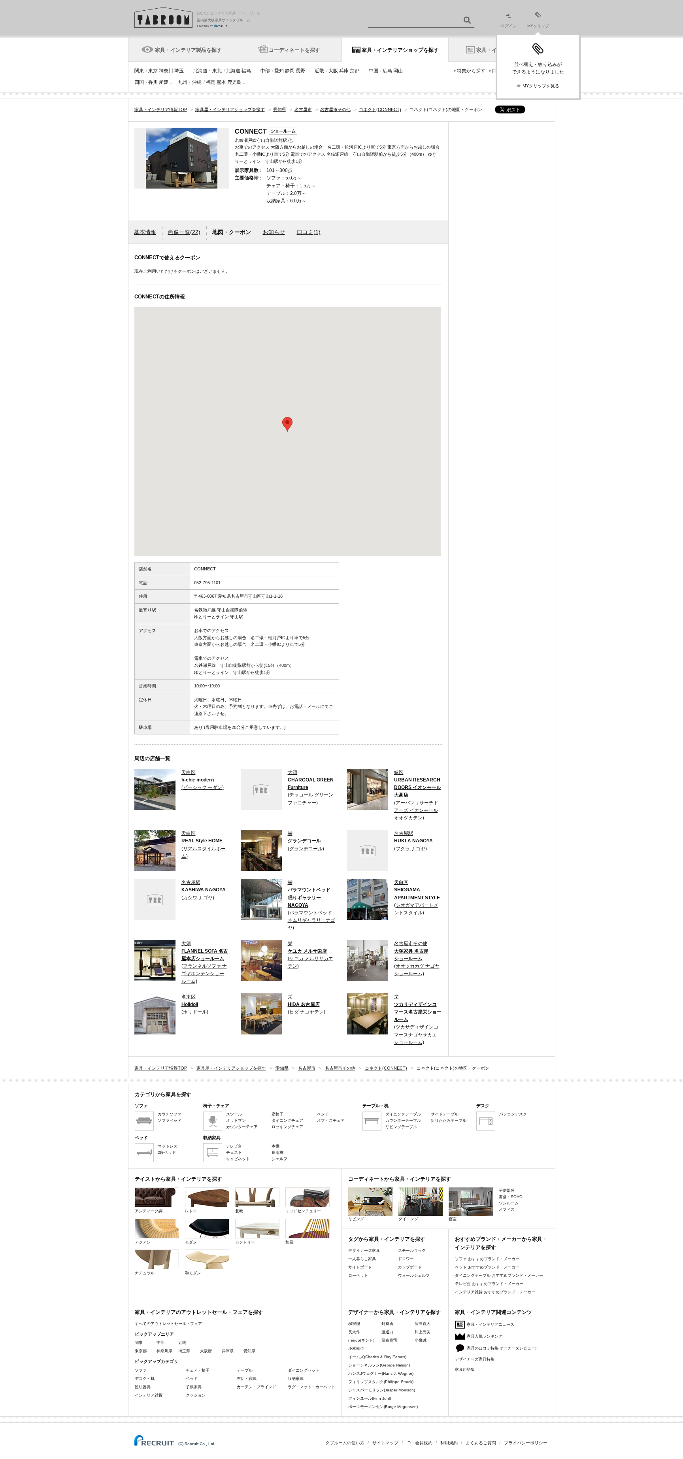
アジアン (143, 1242)
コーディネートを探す (294, 50)
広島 (387, 71)
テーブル (245, 1370)
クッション (196, 1395)
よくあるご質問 (481, 1442)
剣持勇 (387, 1323)
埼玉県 (184, 1351)
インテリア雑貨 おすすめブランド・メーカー (495, 1292)
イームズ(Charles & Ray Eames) (377, 1357)
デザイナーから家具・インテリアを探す (394, 1312)
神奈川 (166, 71)
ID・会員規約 (419, 1442)
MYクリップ (538, 26)
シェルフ (279, 1159)
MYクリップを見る (541, 85)
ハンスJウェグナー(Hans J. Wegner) (380, 1373)
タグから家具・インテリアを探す (386, 1239)
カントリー (245, 1242)
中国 (373, 71)
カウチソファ (169, 1114)
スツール (234, 1114)
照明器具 (143, 1387)
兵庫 (344, 71)
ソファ (141, 1370)
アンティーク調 (148, 1211)
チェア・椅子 (197, 1370)
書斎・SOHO (511, 1197)
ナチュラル (145, 1273)
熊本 (221, 82)
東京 (153, 71)
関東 (139, 71)
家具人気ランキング (484, 1336)
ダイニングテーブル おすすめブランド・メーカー (499, 1275)
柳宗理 (354, 1323)
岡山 (398, 71)
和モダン (193, 1273)
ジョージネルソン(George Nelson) (379, 1365)
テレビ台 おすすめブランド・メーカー (489, 1284)
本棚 (275, 1146)
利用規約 (449, 1442)
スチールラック (412, 1250)
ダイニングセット (303, 1370)
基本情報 (145, 232)
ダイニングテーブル (403, 1114)
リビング (356, 1219)
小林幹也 (356, 1348)
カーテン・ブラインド (256, 1387)
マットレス (167, 1146)
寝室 (453, 1219)
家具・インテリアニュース (490, 1324)
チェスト (234, 1152)
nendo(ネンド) (361, 1340)
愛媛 (163, 82)
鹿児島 (234, 82)
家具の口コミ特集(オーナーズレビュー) (501, 1348)
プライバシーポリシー (525, 1442)
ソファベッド (169, 1120)
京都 (354, 71)
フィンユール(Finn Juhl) (369, 1398)
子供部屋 (507, 1190)
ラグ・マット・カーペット (311, 1387)
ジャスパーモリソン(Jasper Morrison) (381, 1390)
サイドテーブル (444, 1114)
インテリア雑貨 (148, 1395)
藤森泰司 (389, 1340)
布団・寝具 (247, 1378)
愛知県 (249, 1351)
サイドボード (360, 1267)
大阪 (333, 71)
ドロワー (406, 1259)
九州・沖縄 (190, 82)
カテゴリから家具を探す (163, 1094)
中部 (265, 71)
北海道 (233, 71)
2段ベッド (167, 1152)
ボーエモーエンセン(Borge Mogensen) (383, 1406)
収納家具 (296, 1378)
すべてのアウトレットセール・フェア (168, 1323)
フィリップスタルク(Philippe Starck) (380, 1382)
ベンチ (323, 1114)
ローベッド (358, 1275)
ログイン (509, 26)
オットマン (236, 1120)
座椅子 (277, 1114)
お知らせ (274, 232)
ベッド (192, 1378)
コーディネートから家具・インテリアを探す (399, 1179)
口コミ (309, 232)
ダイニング (408, 1219)
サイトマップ (385, 1442)
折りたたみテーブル (448, 1120)
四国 (139, 82)
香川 (153, 82)
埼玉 (179, 71)
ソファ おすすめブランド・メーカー (487, 1259)
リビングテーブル (401, 1127)
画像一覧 (184, 232)
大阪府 (206, 1351)
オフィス (507, 1209)
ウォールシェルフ (414, 1275)
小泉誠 (420, 1340)
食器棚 (277, 1152)
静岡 (289, 71)
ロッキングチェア (287, 1127)
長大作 (354, 1332)
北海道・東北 (207, 71)
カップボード (410, 1267)
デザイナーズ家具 (364, 1250)
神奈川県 (164, 1351)
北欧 (239, 1211)
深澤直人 (422, 1323)
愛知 (279, 71)
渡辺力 (387, 1332)
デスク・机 (145, 1378)
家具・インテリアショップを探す (400, 50)
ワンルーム (509, 1203)
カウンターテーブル (403, 1120)
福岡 (210, 82)
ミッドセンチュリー (303, 1211)
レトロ (191, 1211)
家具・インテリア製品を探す (188, 50)
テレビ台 (234, 1146)
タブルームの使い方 (344, 1442)
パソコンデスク (513, 1114)
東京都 (141, 1351)
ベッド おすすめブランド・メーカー (487, 1267)
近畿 (319, 71)
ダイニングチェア (287, 1120)
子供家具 (194, 1387)
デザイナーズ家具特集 (474, 1359)
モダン (191, 1242)
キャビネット (238, 1159)
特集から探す (471, 71)
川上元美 (422, 1332)
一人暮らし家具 (362, 1259)
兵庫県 (228, 1351)
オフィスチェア (331, 1120)
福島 (246, 71)
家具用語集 (465, 1369)
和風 (289, 1242)
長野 (300, 71)
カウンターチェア (242, 1127)
